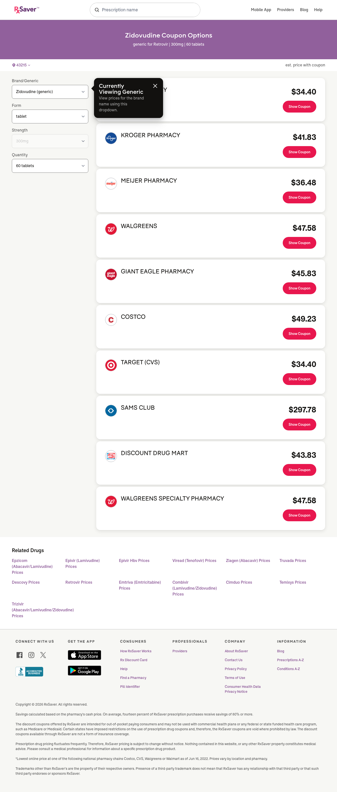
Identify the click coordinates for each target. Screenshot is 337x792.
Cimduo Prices (239, 582)
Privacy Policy (236, 669)
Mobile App (261, 9)
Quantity (20, 154)
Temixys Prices (293, 582)
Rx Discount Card (133, 660)
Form (16, 105)
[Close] (155, 86)
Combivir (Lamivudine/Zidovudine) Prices (194, 588)
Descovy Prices (26, 582)
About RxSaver (236, 651)
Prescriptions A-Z (290, 660)
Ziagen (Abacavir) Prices (248, 560)
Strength (20, 130)
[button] (21, 65)
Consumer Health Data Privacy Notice (243, 689)
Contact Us (234, 660)
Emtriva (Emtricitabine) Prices (140, 585)
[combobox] (145, 10)
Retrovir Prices (78, 582)
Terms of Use (235, 678)
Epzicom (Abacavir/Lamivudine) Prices (32, 566)
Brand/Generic (25, 80)
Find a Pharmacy (133, 678)
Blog (304, 9)
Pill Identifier (130, 686)
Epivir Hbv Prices (134, 560)
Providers (285, 9)
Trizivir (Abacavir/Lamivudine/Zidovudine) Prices (34, 609)
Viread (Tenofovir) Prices (194, 560)
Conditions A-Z (288, 669)
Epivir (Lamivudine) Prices (82, 563)
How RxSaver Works (135, 651)
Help (318, 9)
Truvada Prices (293, 560)
